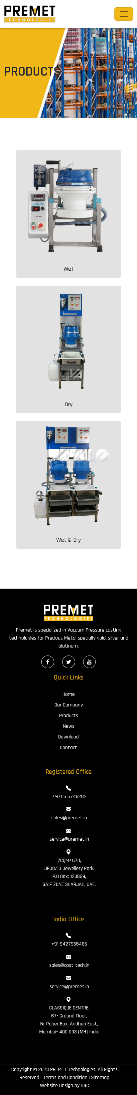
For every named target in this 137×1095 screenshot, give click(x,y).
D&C (85, 1085)
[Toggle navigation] (123, 14)
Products (68, 715)
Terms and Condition (65, 1077)
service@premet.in (68, 839)
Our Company (69, 704)
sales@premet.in (68, 817)
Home (69, 694)
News (68, 726)
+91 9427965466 (68, 944)
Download (68, 736)
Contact (68, 747)
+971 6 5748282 (68, 796)
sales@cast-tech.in (68, 965)
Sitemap (100, 1077)
